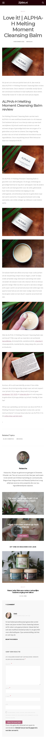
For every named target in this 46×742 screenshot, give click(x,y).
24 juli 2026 (23, 596)
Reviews (20, 439)
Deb (15, 614)
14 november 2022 (18, 530)
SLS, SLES (14, 394)
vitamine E (39, 341)
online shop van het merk (13, 416)
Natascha (29, 41)
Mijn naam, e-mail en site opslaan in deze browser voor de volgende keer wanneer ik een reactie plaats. (22, 715)
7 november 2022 (19, 504)
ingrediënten (6, 341)
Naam (8, 688)
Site (7, 704)
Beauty (23, 11)
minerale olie (24, 394)
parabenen (6, 394)
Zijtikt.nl (22, 2)
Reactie (8, 664)
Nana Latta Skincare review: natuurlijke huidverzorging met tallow (23, 591)
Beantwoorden (12, 639)
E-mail (8, 696)
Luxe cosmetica (9, 439)
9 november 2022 (19, 41)
